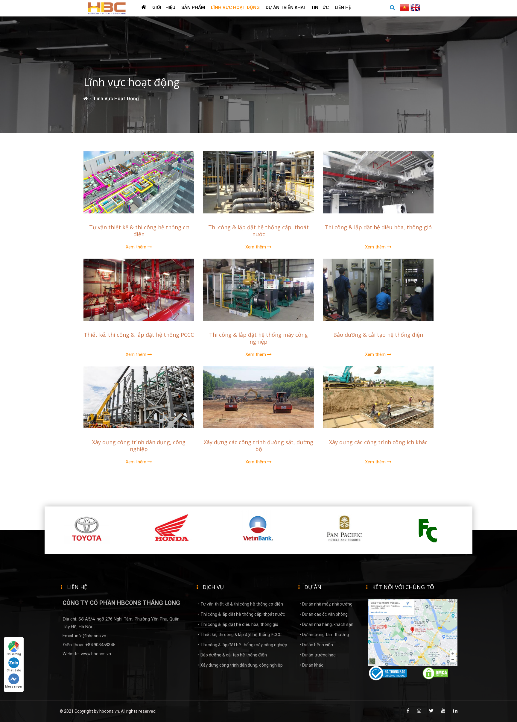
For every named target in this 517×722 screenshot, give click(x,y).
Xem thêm (137, 247)
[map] (412, 632)
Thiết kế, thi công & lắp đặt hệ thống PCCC (139, 334)
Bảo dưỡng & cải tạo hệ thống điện (378, 334)
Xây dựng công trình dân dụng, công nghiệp (138, 446)
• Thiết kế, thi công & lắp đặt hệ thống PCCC (240, 634)
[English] (415, 7)
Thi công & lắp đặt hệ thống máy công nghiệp (258, 338)
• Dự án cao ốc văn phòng (324, 614)
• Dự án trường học (318, 655)
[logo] (107, 8)
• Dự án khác (311, 665)
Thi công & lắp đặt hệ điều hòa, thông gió (378, 227)
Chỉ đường (14, 654)
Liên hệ (343, 7)
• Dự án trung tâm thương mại (324, 636)
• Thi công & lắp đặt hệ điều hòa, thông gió (238, 624)
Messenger (13, 686)
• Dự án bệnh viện (316, 644)
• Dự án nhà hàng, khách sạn (326, 624)
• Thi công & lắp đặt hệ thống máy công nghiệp (242, 644)
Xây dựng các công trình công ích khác (378, 442)
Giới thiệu (163, 7)
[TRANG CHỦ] (143, 8)
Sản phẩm (193, 7)
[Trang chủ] (85, 98)
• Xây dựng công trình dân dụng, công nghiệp (240, 665)
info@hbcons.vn (90, 635)
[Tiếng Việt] (405, 7)
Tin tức (320, 7)
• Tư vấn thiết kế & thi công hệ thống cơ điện (240, 604)
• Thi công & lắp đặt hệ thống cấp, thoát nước (241, 614)
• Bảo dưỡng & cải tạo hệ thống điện (232, 655)
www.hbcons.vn (96, 653)
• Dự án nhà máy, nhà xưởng (326, 604)
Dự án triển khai (285, 7)
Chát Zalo (14, 670)
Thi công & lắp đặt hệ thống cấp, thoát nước (258, 231)
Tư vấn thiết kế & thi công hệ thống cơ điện (139, 231)
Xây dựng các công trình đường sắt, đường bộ (258, 446)
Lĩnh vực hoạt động (235, 7)
